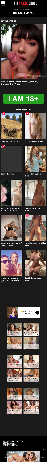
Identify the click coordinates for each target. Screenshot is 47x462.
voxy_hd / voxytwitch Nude (33, 175)
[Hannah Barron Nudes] (11, 126)
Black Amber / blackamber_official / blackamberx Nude (19, 83)
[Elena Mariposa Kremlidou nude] (35, 228)
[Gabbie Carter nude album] (35, 263)
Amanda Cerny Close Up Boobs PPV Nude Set (11, 209)
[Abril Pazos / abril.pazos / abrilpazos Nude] (11, 228)
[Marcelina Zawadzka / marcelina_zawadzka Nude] (11, 263)
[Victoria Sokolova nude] (35, 126)
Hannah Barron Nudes (10, 141)
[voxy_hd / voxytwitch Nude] (35, 159)
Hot (3, 113)
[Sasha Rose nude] (11, 159)
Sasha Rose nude (8, 174)
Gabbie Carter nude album (33, 279)
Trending (27, 113)
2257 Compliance (9, 443)
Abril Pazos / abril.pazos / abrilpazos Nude (11, 244)
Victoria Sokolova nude (34, 141)
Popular (27, 215)
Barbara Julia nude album (32, 209)
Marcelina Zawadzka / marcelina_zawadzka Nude (10, 280)
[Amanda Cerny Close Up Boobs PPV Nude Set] (11, 193)
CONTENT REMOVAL (10, 445)
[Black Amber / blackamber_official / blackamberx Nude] (23, 51)
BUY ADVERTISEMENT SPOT (13, 441)
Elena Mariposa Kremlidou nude (35, 244)
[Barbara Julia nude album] (35, 193)
